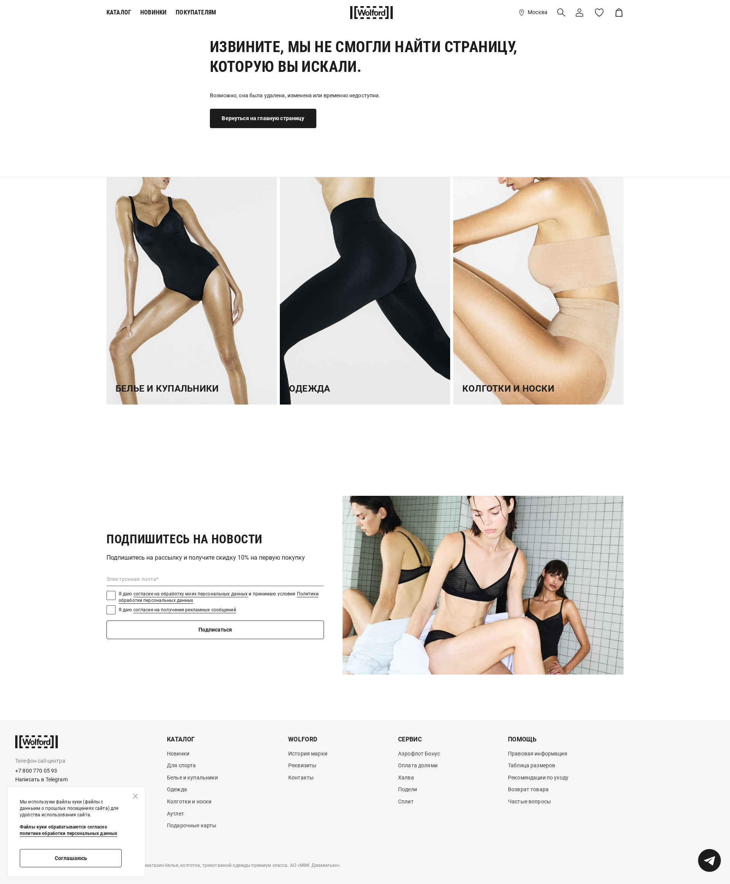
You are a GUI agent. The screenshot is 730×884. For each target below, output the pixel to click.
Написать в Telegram (41, 779)
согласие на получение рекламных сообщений (184, 610)
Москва (538, 12)
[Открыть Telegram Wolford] (709, 860)
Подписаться (215, 630)
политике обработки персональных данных (68, 833)
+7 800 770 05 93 (36, 771)
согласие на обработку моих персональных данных (190, 594)
